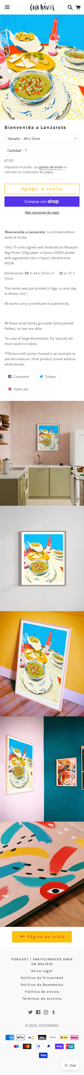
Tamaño (13, 138)
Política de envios (42, 992)
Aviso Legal (42, 971)
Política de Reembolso (42, 985)
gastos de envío (50, 167)
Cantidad (14, 150)
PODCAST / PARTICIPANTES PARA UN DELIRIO (42, 961)
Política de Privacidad (42, 978)
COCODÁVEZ (48, 1025)
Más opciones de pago (42, 212)
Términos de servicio (42, 999)
